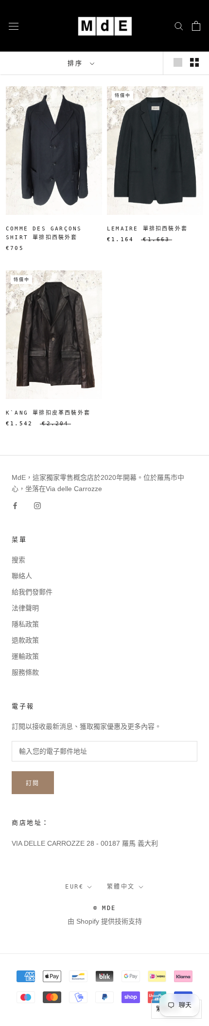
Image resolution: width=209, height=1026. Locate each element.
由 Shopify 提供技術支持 (105, 921)
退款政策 (25, 640)
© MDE (104, 908)
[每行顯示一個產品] (178, 62)
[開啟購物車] (196, 26)
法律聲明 (25, 608)
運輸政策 (25, 656)
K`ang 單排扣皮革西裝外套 (48, 413)
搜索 (18, 560)
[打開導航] (13, 25)
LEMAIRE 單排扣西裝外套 (147, 229)
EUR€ (74, 886)
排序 (78, 63)
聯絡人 (22, 576)
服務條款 (25, 672)
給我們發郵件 (32, 592)
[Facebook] (15, 505)
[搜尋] (178, 25)
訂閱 (33, 783)
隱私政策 (25, 624)
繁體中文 (121, 886)
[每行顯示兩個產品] (194, 62)
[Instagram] (37, 505)
